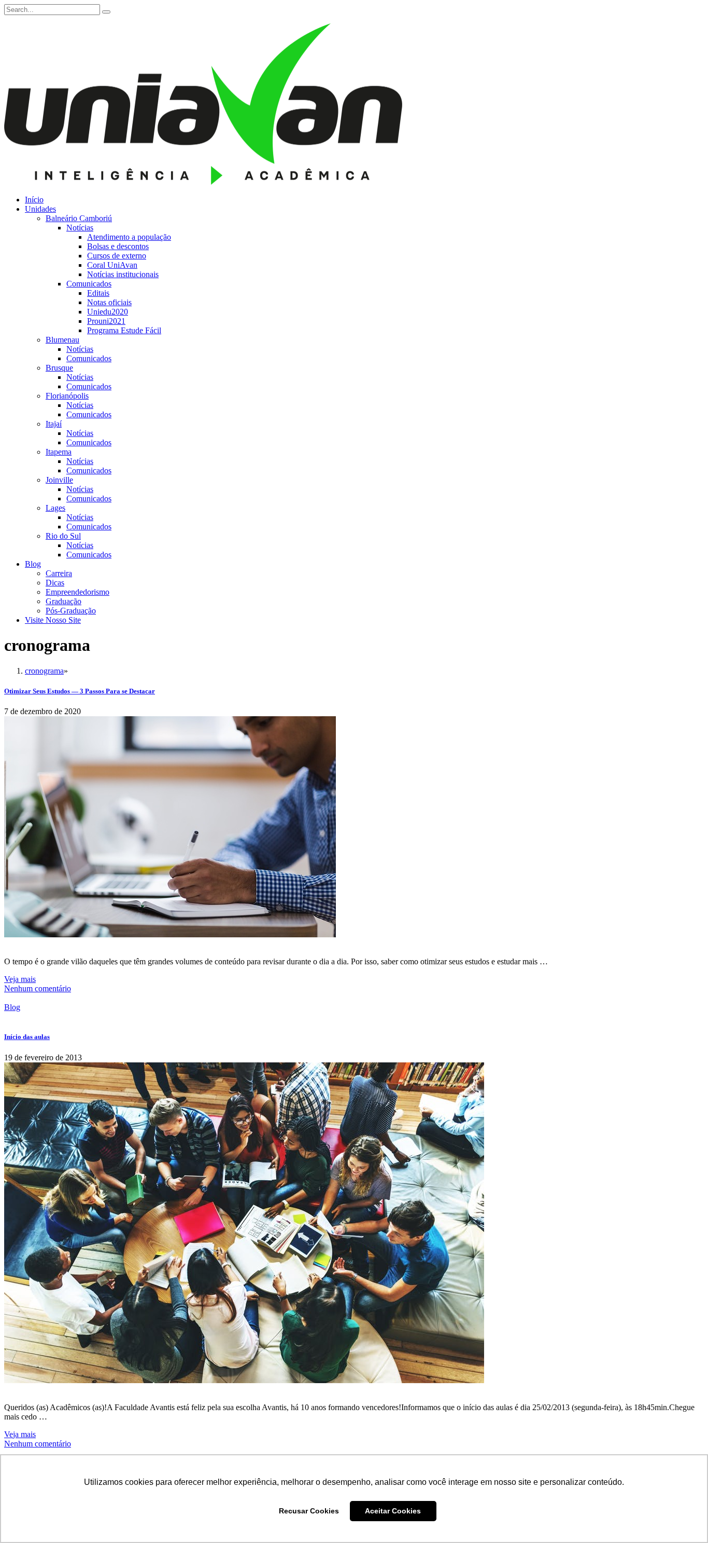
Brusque (59, 367)
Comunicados (88, 283)
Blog (33, 563)
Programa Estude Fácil (124, 330)
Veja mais (20, 979)
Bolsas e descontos (118, 246)
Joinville (59, 479)
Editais (98, 293)
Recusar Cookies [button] (309, 1511)
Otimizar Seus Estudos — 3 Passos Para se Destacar (79, 691)
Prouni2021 (106, 321)
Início (34, 199)
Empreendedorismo (77, 592)
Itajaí (54, 423)
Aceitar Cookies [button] (393, 1511)
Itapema (59, 451)
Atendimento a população (129, 237)
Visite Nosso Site (53, 620)
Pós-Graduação (71, 610)
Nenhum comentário (37, 988)
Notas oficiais (109, 302)
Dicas (55, 582)
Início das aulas (27, 1037)
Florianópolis (67, 395)
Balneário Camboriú (79, 218)
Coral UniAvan (112, 265)
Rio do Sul (63, 535)
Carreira (59, 573)
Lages (55, 507)
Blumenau (62, 339)
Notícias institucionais (123, 274)
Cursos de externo (116, 255)
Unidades (40, 208)
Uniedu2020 (107, 311)
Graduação (63, 601)
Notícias (79, 227)
